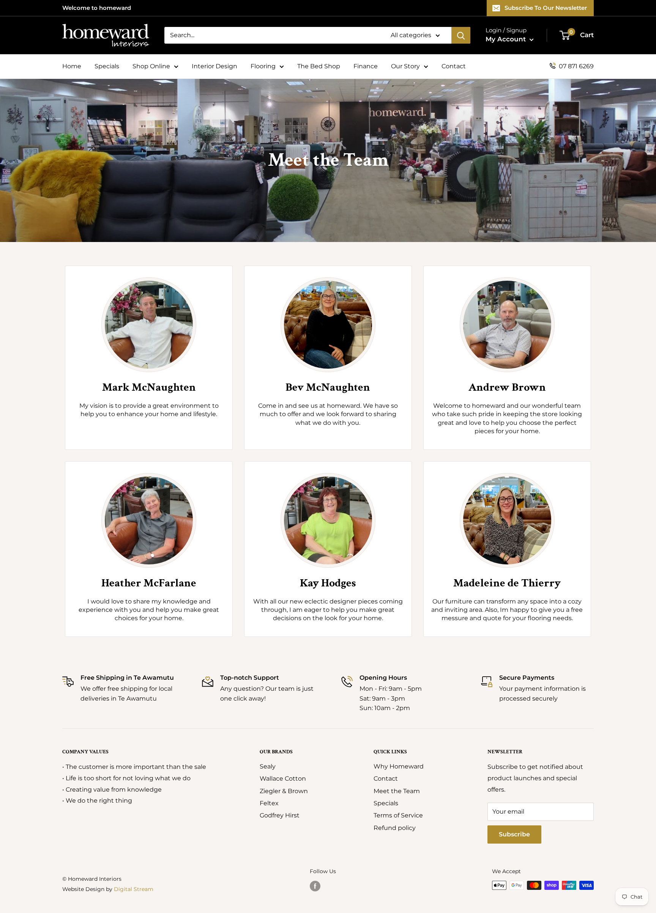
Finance (365, 66)
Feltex (269, 803)
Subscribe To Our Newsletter (546, 7)
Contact (454, 66)
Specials (107, 66)
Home (71, 66)
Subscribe (514, 834)
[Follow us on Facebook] (315, 886)
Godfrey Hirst (280, 815)
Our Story (405, 66)
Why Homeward (399, 766)
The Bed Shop (318, 66)
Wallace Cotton (283, 778)
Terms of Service (398, 815)
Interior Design (214, 66)
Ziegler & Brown (284, 791)
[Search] (460, 35)
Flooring (263, 66)
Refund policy (395, 827)
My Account (507, 39)
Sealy (268, 766)
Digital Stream (133, 889)
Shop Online (151, 66)
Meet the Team (397, 791)
